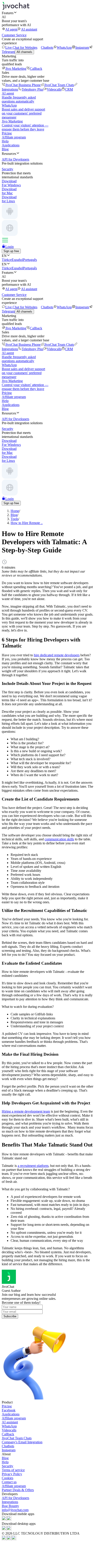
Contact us (9, 1482)
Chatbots (47, 47)
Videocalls (54, 89)
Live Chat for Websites (21, 47)
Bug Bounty (10, 1506)
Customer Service (14, 35)
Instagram (82, 47)
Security (7, 1466)
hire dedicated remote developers (57, 655)
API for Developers (15, 1498)
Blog (5, 149)
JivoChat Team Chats (59, 85)
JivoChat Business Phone (23, 85)
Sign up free (11, 251)
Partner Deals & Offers (18, 1490)
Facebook (8, 1410)
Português (30, 260)
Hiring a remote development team (26, 1111)
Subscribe (10, 1316)
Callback (36, 68)
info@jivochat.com (15, 1510)
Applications (10, 145)
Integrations (10, 1502)
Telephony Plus (32, 89)
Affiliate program (14, 137)
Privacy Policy (12, 1474)
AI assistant (29, 29)
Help (5, 141)
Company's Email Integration (22, 1442)
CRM (69, 89)
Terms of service (13, 1470)
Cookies (7, 1478)
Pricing (7, 133)
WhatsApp (64, 47)
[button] (47, 13)
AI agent (11, 29)
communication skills (59, 839)
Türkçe (7, 260)
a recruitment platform (33, 1166)
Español (17, 260)
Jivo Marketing (15, 68)
